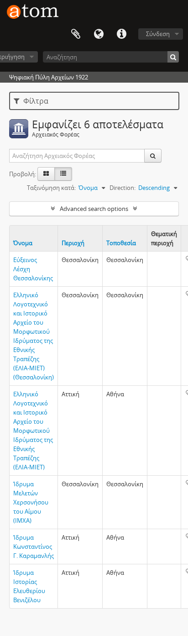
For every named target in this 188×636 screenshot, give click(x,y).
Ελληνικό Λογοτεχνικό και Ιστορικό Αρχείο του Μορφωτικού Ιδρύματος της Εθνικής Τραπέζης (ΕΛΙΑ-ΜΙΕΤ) (33, 430)
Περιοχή (73, 243)
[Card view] (46, 174)
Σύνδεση (158, 34)
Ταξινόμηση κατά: (51, 188)
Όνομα (22, 243)
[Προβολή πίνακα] (63, 174)
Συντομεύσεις (121, 34)
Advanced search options (94, 209)
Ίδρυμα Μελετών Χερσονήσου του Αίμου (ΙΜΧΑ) (30, 502)
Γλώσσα (98, 34)
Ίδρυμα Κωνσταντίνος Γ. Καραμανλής (33, 546)
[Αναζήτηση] (173, 57)
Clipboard (75, 34)
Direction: (123, 188)
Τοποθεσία (121, 243)
